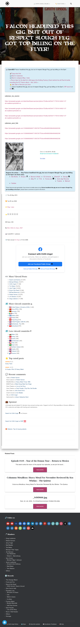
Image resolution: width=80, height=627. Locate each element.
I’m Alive (9, 599)
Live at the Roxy (21, 386)
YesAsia (13, 183)
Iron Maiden (19, 393)
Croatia (13, 349)
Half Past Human (12, 605)
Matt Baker (10, 566)
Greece (13, 315)
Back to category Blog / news (21, 78)
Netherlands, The (16, 324)
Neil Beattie (9, 545)
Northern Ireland (15, 347)
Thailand (13, 351)
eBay (32, 179)
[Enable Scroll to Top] (76, 623)
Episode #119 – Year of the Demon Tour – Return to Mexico (40, 461)
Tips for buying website (19, 429)
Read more (40, 470)
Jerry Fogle (12, 288)
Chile (12, 343)
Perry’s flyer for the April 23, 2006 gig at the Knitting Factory (29, 80)
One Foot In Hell (11, 588)
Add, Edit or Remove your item (21, 84)
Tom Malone (10, 568)
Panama (13, 353)
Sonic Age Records (63, 179)
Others (8, 571)
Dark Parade (10, 607)
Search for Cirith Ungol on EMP (14, 421)
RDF (21, 228)
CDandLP (57, 177)
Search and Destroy (15, 280)
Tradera (59, 181)
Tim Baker (12, 286)
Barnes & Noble (35, 177)
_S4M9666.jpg (40, 497)
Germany (13, 311)
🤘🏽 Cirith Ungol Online (12, 624)
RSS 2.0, (13, 228)
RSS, (8, 228)
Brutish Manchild (12, 603)
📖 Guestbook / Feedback (49, 624)
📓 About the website (34, 624)
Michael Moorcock (14, 292)
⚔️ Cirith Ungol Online (41, 3)
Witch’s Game (11, 597)
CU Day (17, 240)
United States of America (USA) (20, 307)
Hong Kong (14, 320)
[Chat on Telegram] (4, 622)
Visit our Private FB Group (47, 269)
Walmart (67, 181)
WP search (67, 87)
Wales (13, 334)
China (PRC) (15, 309)
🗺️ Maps (23, 624)
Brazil (13, 345)
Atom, (18, 228)
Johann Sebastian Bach (21, 397)
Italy (12, 313)
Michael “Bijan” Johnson (14, 560)
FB (11, 89)
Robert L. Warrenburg (13, 556)
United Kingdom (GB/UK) (18, 322)
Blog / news (10, 207)
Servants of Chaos (12, 592)
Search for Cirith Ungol (11, 413)
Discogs (65, 177)
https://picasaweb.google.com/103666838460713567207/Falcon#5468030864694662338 (32, 128)
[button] (49, 3)
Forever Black (10, 601)
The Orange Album (12, 580)
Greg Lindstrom (13, 299)
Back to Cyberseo (17, 76)
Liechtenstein (15, 341)
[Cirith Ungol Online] (7, 3)
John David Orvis (20, 390)
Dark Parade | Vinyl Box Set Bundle (26, 388)
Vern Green (9, 558)
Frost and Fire (10, 582)
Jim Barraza (12, 296)
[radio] (8, 214)
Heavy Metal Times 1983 (23, 382)
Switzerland (14, 326)
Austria (13, 338)
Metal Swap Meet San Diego (23, 384)
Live (8, 594)
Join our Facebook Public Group (39, 264)
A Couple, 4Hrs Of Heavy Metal (14, 369)
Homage (8, 616)
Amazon (23, 177)
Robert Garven (13, 294)
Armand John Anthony (13, 564)
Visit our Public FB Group (30, 269)
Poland (13, 317)
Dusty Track (8, 364)
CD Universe (47, 177)
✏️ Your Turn (59, 3)
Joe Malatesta (11, 553)
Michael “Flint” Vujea (12, 549)
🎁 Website (8, 429)
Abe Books (14, 177)
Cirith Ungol (12, 284)
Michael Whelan (13, 282)
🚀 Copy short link (15, 73)
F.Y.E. (40, 179)
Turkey (13, 336)
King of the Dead (14, 290)
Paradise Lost (10, 590)
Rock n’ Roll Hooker (12, 612)
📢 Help (61, 624)
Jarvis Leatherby (11, 562)
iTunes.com (48, 179)
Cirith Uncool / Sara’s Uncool (15, 586)
